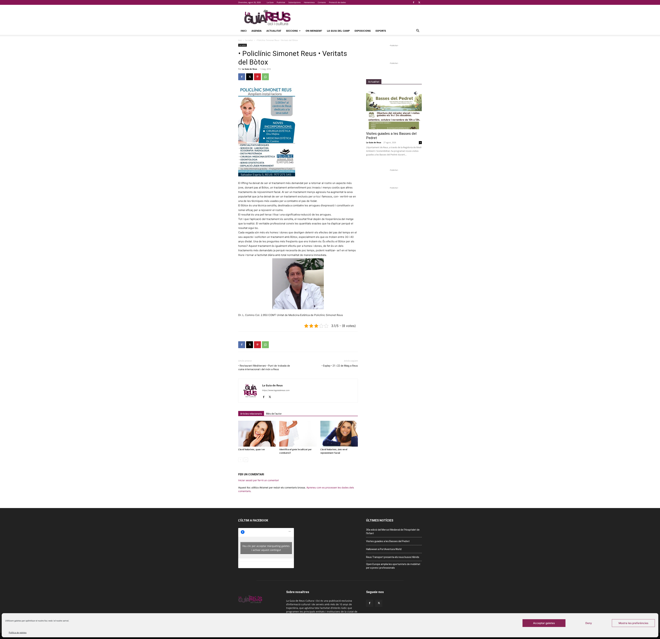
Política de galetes (17, 632)
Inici (244, 30)
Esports (381, 30)
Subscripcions (294, 2)
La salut (249, 40)
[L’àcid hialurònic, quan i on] (257, 434)
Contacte (322, 2)
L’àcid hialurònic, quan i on (251, 449)
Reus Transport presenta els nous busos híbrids (392, 557)
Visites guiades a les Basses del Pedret (388, 541)
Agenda (256, 30)
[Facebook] (413, 2)
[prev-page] (240, 460)
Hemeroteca (309, 2)
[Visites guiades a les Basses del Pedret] (394, 109)
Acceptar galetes (544, 623)
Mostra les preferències (633, 623)
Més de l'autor (274, 413)
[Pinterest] (257, 76)
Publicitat (281, 2)
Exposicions (363, 30)
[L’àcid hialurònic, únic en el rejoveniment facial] (339, 434)
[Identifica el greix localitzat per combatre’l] (298, 434)
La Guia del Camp (338, 30)
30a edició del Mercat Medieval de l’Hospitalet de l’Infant (393, 531)
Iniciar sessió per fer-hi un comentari (258, 480)
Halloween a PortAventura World (384, 549)
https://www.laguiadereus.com (276, 390)
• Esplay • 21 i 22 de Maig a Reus (340, 365)
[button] (418, 31)
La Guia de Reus (249, 69)
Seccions (292, 30)
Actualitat (273, 30)
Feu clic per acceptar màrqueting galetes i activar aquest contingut (266, 548)
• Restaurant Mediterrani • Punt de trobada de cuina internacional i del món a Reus (264, 367)
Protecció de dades (337, 2)
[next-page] (246, 460)
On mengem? (314, 30)
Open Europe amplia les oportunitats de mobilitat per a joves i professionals (393, 566)
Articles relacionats (251, 413)
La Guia (270, 2)
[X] (419, 2)
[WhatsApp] (265, 76)
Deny (588, 623)
